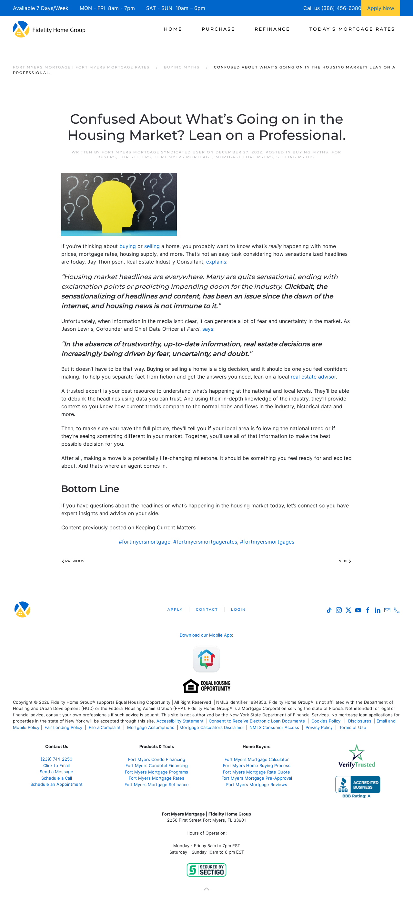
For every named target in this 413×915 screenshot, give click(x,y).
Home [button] (173, 29)
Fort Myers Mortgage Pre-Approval (256, 778)
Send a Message (56, 771)
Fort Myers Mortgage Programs (156, 772)
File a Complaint (105, 727)
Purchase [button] (218, 29)
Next (343, 561)
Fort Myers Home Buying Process (256, 765)
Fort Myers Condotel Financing (157, 765)
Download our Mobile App (206, 635)
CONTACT (207, 609)
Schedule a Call (56, 778)
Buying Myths (310, 152)
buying (127, 246)
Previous (74, 561)
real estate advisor (313, 376)
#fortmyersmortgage (144, 541)
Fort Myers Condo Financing (156, 759)
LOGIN (238, 609)
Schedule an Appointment (56, 784)
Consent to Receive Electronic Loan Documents (257, 720)
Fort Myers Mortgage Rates (156, 778)
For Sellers (135, 157)
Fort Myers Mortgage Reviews (256, 784)
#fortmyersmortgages (267, 541)
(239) (56, 759)
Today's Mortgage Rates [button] (352, 29)
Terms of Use (353, 727)
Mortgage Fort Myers (244, 157)
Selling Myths (295, 157)
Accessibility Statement (180, 720)
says (207, 329)
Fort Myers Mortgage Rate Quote (256, 772)
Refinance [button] (272, 29)
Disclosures (359, 720)
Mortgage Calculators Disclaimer (211, 727)
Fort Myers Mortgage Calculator (257, 759)
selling (152, 246)
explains (216, 261)
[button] (206, 889)
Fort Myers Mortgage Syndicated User (153, 152)
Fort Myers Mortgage (183, 157)
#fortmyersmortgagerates (205, 541)
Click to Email (56, 765)
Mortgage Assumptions (150, 727)
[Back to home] (49, 29)
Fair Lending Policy (63, 727)
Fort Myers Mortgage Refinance (157, 784)
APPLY (175, 609)
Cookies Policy (326, 720)
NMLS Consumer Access (274, 727)
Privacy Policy (319, 727)
